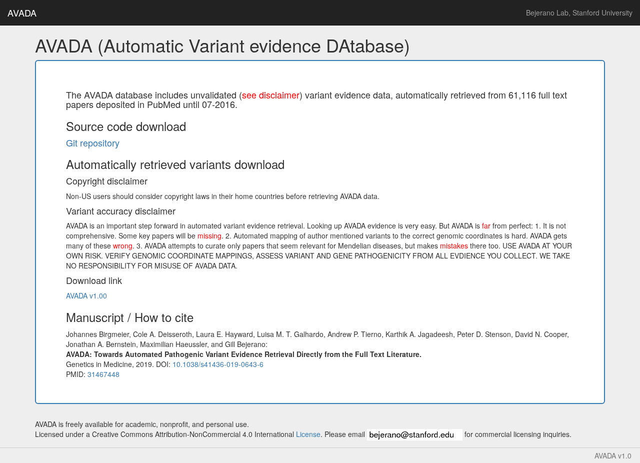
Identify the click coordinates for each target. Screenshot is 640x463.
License (308, 434)
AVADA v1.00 (86, 295)
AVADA (22, 12)
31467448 (104, 374)
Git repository (93, 142)
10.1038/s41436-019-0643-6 (218, 364)
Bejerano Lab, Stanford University (579, 13)
